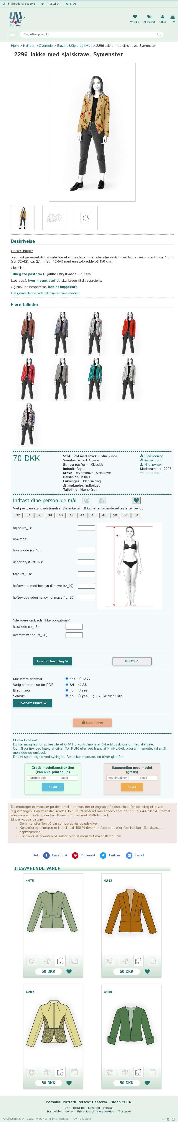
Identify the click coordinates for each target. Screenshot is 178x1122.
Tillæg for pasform (26, 274)
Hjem (15, 45)
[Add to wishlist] (69, 971)
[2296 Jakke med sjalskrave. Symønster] (92, 132)
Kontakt (109, 1108)
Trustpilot (53, 4)
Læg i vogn (94, 722)
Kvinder (29, 45)
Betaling (79, 1108)
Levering (94, 1108)
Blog (73, 4)
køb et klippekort (62, 287)
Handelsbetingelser (60, 1112)
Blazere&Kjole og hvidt (74, 45)
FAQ (67, 1108)
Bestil (52, 787)
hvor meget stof (42, 280)
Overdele (46, 45)
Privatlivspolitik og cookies (95, 1112)
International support (21, 4)
